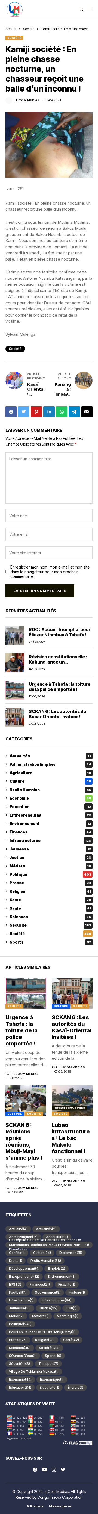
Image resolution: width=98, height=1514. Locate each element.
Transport (48, 1364)
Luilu (71, 1308)
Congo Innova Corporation (59, 1497)
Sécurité (50, 925)
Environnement (50, 823)
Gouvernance (47, 1292)
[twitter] (63, 1470)
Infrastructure (21, 1300)
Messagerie (60, 1506)
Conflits (17, 1253)
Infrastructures (50, 840)
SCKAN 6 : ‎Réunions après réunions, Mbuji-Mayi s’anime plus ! (23, 1141)
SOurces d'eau (22, 1356)
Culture (50, 781)
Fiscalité (66, 1284)
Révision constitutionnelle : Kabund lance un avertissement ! (58, 662)
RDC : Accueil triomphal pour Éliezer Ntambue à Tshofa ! (59, 632)
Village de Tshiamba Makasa (34, 1371)
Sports (50, 942)
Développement (24, 1268)
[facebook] (35, 1470)
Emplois (56, 1268)
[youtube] (44, 1470)
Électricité (49, 1387)
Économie (20, 1379)
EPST (15, 1284)
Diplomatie (70, 1253)
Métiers (50, 866)
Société (28, 28)
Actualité (18, 1229)
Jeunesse (50, 849)
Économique (52, 1379)
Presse (50, 882)
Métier (16, 1316)
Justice (50, 857)
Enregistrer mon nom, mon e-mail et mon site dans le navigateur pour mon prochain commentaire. (50, 572)
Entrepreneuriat (50, 815)
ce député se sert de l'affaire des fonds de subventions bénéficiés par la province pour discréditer (49, 1245)
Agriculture (50, 772)
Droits (15, 1261)
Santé (50, 899)
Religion (50, 891)
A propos (35, 1506)
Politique (50, 874)
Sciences (50, 916)
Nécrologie (67, 1316)
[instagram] (54, 1470)
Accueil (11, 28)
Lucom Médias (27, 100)
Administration (23, 1237)
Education (50, 806)
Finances (50, 832)
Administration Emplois (50, 764)
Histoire (77, 1292)
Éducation (20, 1387)
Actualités (50, 755)
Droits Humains (50, 789)
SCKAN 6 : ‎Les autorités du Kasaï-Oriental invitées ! (57, 714)
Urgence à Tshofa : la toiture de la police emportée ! (59, 686)
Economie (50, 798)
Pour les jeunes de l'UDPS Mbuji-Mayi (42, 1332)
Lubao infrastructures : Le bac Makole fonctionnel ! (71, 1138)
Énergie (75, 1387)
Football (17, 1292)
